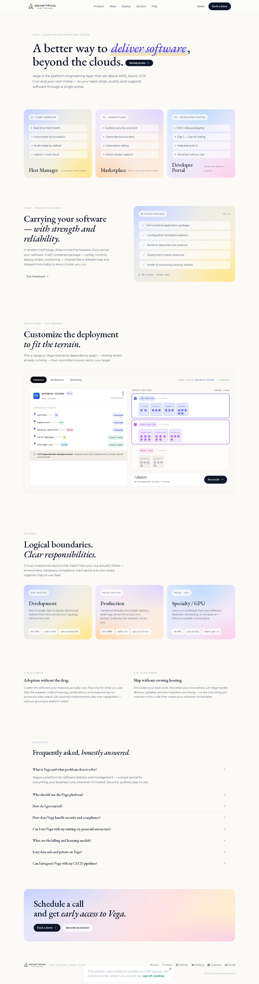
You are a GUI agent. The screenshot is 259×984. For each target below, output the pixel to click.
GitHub (183, 965)
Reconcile (213, 479)
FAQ (154, 6)
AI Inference (57, 379)
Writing (199, 965)
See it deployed (36, 276)
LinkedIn (216, 965)
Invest (200, 6)
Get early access (137, 62)
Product (99, 6)
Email (231, 965)
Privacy (154, 965)
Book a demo (219, 6)
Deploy (126, 6)
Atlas (113, 6)
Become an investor (77, 927)
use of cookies (153, 976)
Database (38, 379)
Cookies (167, 965)
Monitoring (76, 379)
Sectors (141, 6)
